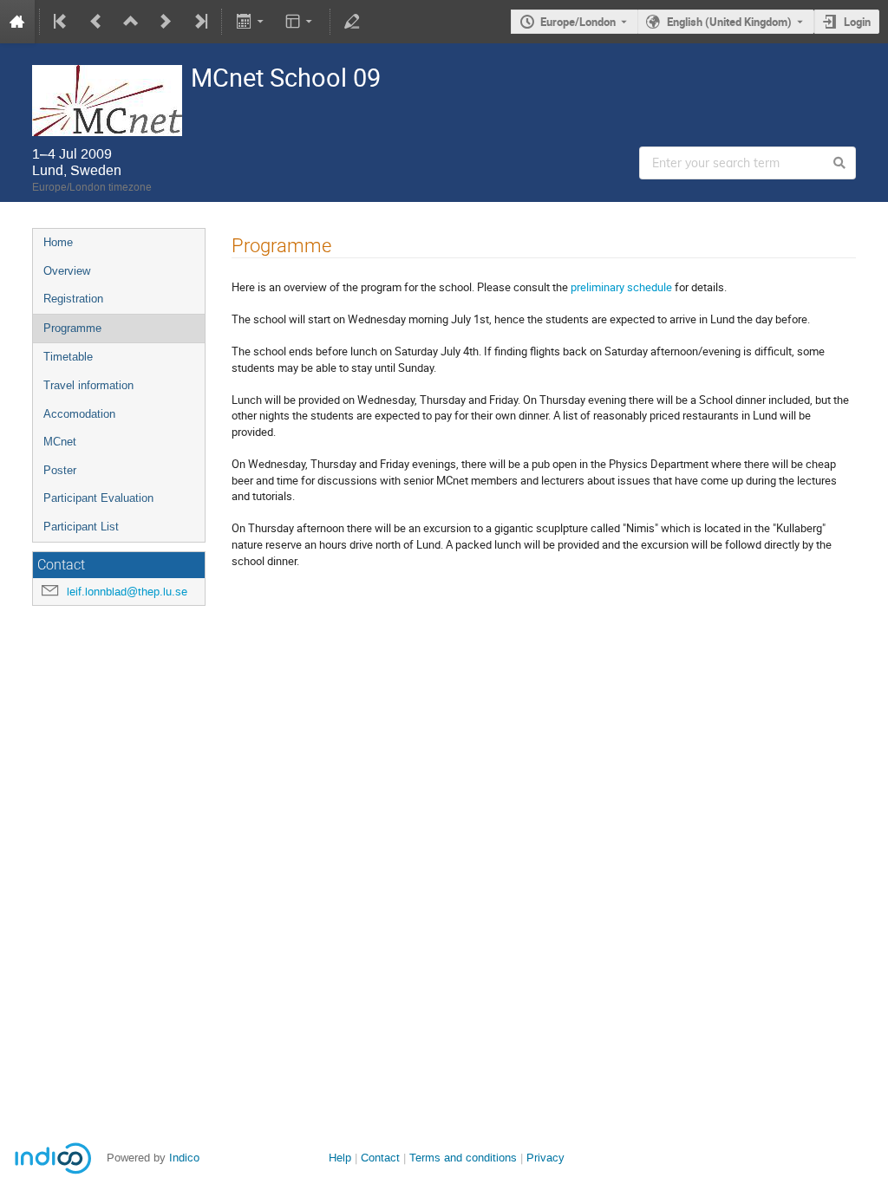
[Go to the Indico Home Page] (17, 21)
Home (58, 242)
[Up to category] (131, 21)
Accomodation (79, 413)
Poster (59, 470)
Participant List (81, 526)
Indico (184, 1157)
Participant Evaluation (98, 497)
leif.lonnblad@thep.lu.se (127, 591)
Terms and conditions (463, 1157)
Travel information (88, 385)
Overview (66, 270)
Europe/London (578, 21)
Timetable (68, 356)
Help (340, 1157)
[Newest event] (199, 21)
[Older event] (96, 21)
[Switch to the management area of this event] (352, 21)
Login (857, 21)
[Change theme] (300, 21)
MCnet (59, 441)
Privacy (545, 1157)
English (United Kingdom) (729, 21)
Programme (72, 328)
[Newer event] (165, 21)
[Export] (251, 21)
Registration (73, 298)
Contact (380, 1157)
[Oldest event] (61, 21)
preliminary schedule (620, 287)
